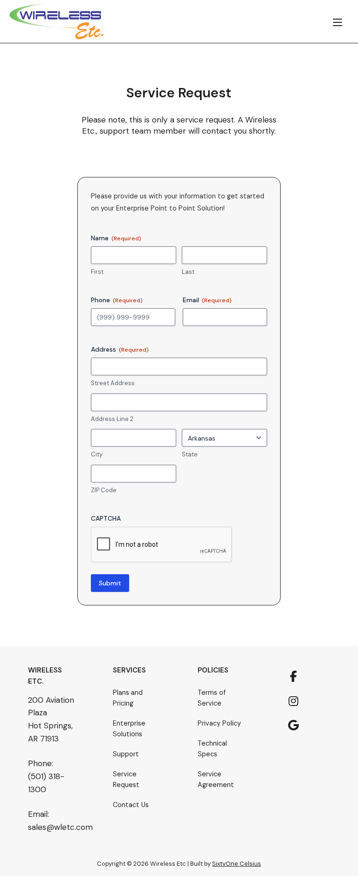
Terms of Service (212, 697)
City (97, 454)
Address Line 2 (112, 419)
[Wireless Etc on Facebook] (293, 676)
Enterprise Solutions (129, 728)
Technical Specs (212, 748)
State (190, 454)
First (97, 272)
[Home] (56, 21)
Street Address (113, 383)
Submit (110, 583)
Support (126, 754)
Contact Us (131, 805)
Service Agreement (216, 779)
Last (188, 272)
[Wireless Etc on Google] (293, 725)
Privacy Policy (219, 723)
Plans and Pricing (128, 697)
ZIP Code (104, 490)
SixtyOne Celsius (236, 864)
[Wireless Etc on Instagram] (293, 701)
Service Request (126, 779)
